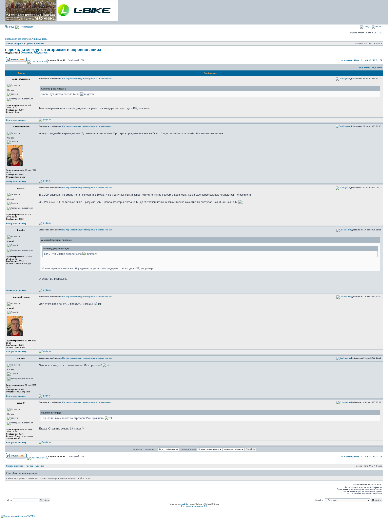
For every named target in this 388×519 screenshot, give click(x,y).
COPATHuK (27, 52)
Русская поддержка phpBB (194, 506)
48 (366, 60)
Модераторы (41, 52)
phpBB (183, 504)
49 (370, 60)
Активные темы (39, 39)
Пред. (357, 60)
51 (377, 60)
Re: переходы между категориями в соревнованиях (87, 78)
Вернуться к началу (16, 120)
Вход (11, 27)
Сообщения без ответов (17, 39)
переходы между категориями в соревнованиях (53, 49)
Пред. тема (363, 67)
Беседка (40, 43)
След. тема (376, 67)
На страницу (347, 60)
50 (374, 60)
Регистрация (26, 27)
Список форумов (14, 43)
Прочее (29, 43)
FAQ (366, 26)
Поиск (379, 26)
